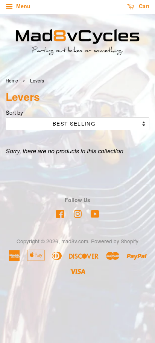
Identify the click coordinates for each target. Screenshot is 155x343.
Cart (143, 6)
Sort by (14, 112)
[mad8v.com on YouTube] (95, 215)
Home (12, 80)
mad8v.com (74, 241)
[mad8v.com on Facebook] (60, 215)
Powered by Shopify (114, 241)
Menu (22, 6)
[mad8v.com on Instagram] (77, 215)
